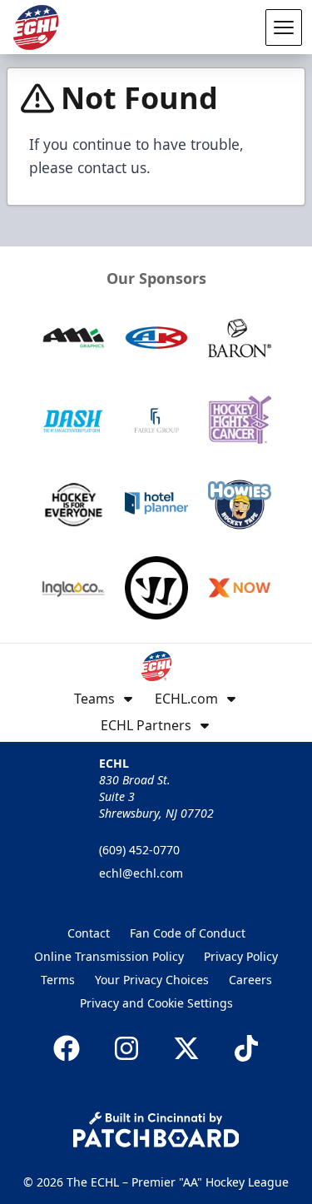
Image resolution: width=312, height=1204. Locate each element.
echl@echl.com (141, 873)
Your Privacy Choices (152, 980)
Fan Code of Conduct (187, 933)
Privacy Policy (241, 956)
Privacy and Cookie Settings (156, 1003)
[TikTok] (246, 1048)
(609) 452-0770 (139, 850)
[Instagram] (126, 1048)
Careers (250, 980)
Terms (58, 980)
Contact (88, 933)
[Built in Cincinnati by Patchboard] (156, 1129)
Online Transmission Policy (109, 956)
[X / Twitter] (186, 1048)
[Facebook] (66, 1048)
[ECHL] (36, 27)
